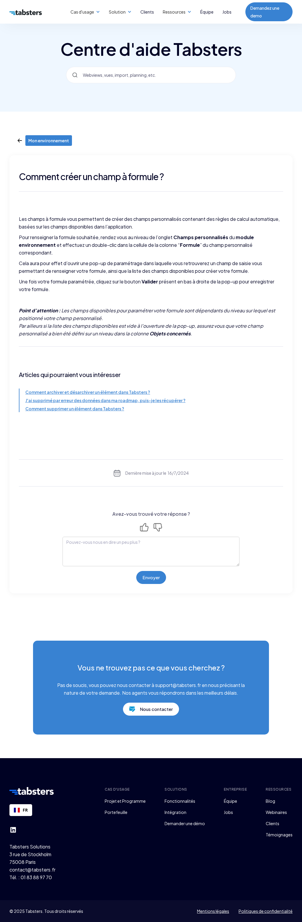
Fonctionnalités (180, 801)
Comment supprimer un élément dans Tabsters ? (74, 408)
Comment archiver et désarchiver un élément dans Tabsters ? (87, 392)
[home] (25, 12)
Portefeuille (116, 812)
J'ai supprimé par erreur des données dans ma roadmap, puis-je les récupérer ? (105, 400)
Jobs (227, 11)
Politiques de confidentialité (266, 911)
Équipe (207, 11)
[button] (85, 12)
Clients (147, 11)
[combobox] (20, 810)
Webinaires (276, 812)
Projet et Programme (125, 801)
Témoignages (279, 834)
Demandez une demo (264, 11)
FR (25, 810)
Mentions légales (213, 911)
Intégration (175, 812)
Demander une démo (185, 823)
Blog (270, 801)
